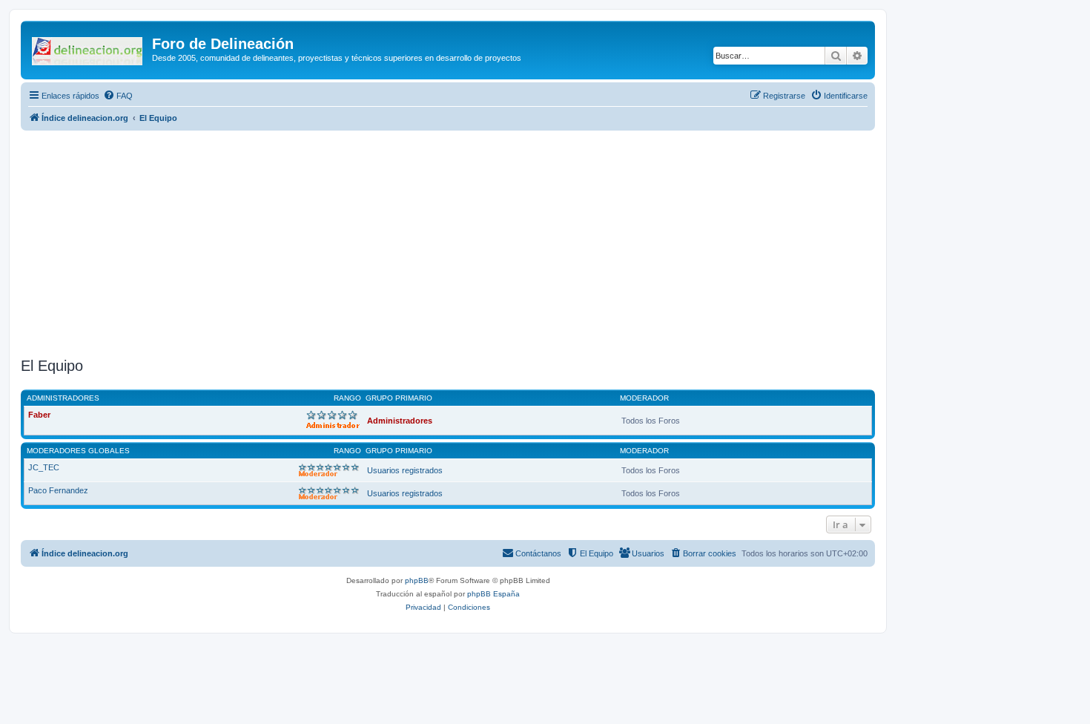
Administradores (63, 398)
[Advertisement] (466, 242)
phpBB (417, 580)
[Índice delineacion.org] (88, 48)
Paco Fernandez (58, 490)
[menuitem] (118, 96)
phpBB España (493, 594)
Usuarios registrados (405, 470)
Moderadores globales (78, 451)
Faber (39, 414)
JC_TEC (43, 467)
